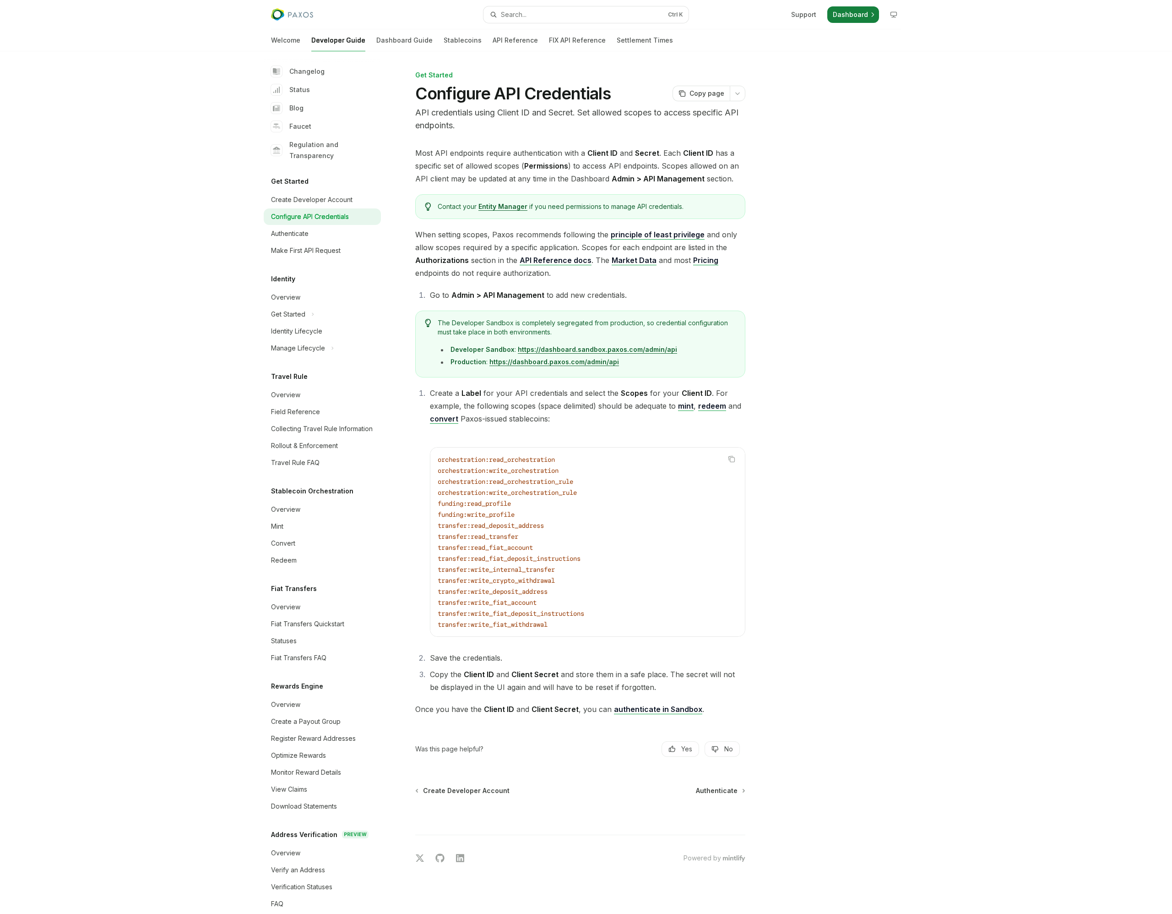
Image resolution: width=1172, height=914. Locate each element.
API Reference (515, 40)
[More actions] (737, 93)
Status (299, 89)
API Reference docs (555, 260)
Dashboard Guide (404, 40)
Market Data (634, 260)
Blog (296, 108)
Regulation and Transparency (313, 150)
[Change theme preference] (893, 14)
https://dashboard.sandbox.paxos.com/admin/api (597, 349)
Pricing (705, 260)
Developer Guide (338, 40)
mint (686, 405)
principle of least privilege (658, 234)
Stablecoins (463, 40)
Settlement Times (645, 40)
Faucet (300, 126)
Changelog (307, 71)
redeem (712, 405)
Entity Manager (502, 206)
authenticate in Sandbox (658, 709)
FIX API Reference (577, 40)
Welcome (285, 40)
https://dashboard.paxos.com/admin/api (554, 362)
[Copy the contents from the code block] (732, 459)
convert (444, 418)
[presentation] (330, 482)
